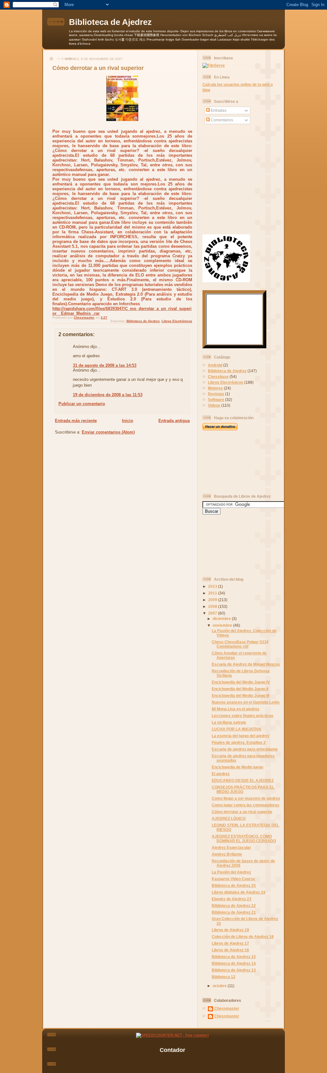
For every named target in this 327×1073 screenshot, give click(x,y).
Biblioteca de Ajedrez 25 (234, 885)
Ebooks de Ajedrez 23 (231, 899)
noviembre (223, 625)
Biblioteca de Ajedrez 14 (234, 963)
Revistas (216, 394)
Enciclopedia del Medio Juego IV (241, 682)
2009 (213, 600)
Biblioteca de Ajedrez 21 (234, 912)
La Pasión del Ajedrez (231, 872)
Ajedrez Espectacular (231, 847)
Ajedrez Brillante (227, 854)
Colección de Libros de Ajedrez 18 (243, 936)
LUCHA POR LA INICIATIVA (236, 729)
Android (215, 365)
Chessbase (218, 376)
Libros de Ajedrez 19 (230, 930)
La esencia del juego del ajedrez (241, 736)
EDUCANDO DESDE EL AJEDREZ (243, 780)
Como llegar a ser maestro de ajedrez (246, 798)
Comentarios (221, 120)
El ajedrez (221, 774)
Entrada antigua (174, 420)
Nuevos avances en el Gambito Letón (245, 702)
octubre (220, 986)
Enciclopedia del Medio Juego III (240, 695)
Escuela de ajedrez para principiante (245, 749)
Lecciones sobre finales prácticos (242, 716)
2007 (213, 613)
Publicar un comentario (81, 403)
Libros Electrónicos (177, 321)
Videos (214, 405)
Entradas (218, 110)
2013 (213, 586)
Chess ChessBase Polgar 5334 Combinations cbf (240, 644)
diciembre (222, 618)
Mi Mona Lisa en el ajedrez (235, 709)
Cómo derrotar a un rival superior (242, 812)
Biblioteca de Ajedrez (110, 22)
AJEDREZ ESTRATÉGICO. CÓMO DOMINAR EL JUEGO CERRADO (244, 838)
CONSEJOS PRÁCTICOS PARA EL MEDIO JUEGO (243, 789)
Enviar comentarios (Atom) (108, 432)
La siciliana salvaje (229, 722)
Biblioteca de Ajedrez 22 (234, 905)
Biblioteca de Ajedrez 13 (234, 970)
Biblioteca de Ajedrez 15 (234, 957)
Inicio (127, 420)
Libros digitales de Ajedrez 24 (238, 892)
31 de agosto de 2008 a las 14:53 (104, 365)
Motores (215, 388)
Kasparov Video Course (233, 879)
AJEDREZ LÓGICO (229, 818)
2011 (213, 593)
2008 (213, 606)
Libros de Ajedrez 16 (230, 950)
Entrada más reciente (76, 420)
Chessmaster (226, 1008)
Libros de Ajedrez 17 (230, 943)
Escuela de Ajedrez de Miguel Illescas (246, 664)
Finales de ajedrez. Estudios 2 (239, 742)
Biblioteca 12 (223, 977)
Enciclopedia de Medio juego (237, 767)
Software (216, 399)
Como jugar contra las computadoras (245, 805)
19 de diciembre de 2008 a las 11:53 (107, 394)
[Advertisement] (231, 462)
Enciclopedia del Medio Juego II (240, 689)
